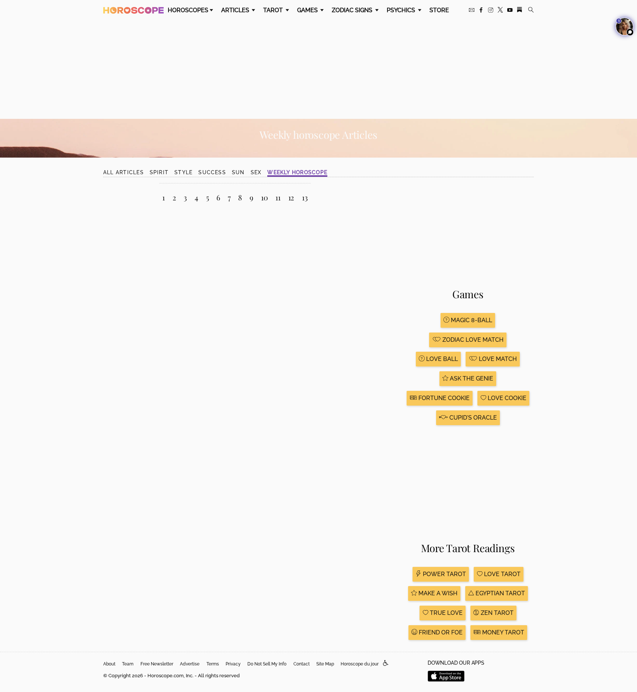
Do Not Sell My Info (266, 664)
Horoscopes (188, 10)
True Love (445, 612)
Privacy (233, 664)
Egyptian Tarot (499, 593)
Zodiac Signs (353, 10)
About (109, 664)
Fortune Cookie (443, 398)
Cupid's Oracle (472, 417)
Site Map (325, 664)
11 (278, 197)
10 (264, 197)
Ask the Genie (470, 378)
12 (291, 197)
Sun (238, 172)
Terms (212, 664)
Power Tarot (443, 574)
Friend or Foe (440, 632)
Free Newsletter (156, 664)
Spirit (159, 172)
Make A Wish (437, 593)
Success (212, 172)
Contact (301, 664)
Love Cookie (506, 398)
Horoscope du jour (360, 664)
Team (127, 664)
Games (308, 10)
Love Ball (441, 358)
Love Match (497, 358)
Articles (236, 10)
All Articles (123, 172)
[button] (386, 663)
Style (183, 172)
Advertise (189, 664)
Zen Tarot (496, 612)
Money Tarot (502, 632)
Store (439, 10)
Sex (256, 172)
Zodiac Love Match (472, 339)
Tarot (273, 10)
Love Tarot (502, 574)
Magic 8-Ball (470, 320)
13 (305, 197)
